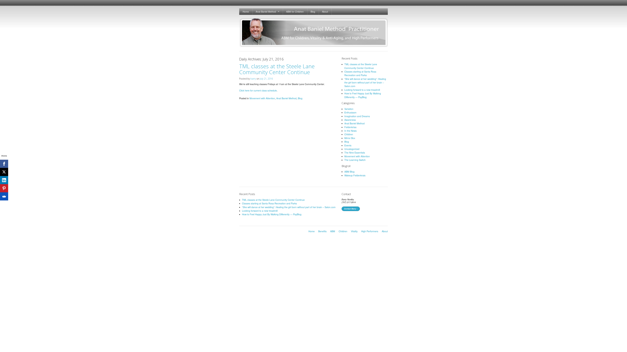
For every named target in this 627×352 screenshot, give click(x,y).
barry (253, 78)
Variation (348, 108)
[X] (4, 172)
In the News (350, 130)
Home (246, 11)
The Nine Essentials (354, 152)
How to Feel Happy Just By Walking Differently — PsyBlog (271, 214)
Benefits (322, 231)
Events (347, 145)
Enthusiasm (350, 112)
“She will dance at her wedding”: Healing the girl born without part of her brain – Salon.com (365, 82)
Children (348, 134)
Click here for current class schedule (258, 90)
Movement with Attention (262, 98)
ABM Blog (349, 171)
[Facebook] (4, 164)
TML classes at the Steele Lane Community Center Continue (277, 69)
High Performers (369, 231)
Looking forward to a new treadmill (362, 89)
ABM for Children (295, 11)
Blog (313, 11)
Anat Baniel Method (266, 11)
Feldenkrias (350, 127)
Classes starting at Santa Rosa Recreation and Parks (269, 203)
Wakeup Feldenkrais (354, 175)
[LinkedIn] (4, 180)
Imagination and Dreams (357, 116)
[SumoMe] (4, 196)
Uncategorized (351, 149)
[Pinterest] (4, 188)
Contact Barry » (350, 208)
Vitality (354, 231)
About (325, 11)
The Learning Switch (355, 159)
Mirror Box (349, 138)
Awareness (350, 119)
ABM (332, 231)
